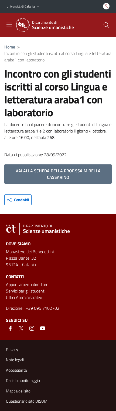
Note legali (15, 360)
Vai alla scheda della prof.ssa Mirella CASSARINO (58, 174)
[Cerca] (106, 25)
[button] (38, 6)
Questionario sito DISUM (26, 401)
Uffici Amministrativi (24, 297)
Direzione (14, 308)
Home (9, 47)
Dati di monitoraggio (23, 380)
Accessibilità (16, 370)
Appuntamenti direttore (27, 284)
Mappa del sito (18, 391)
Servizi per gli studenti (25, 291)
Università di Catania (20, 6)
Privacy (12, 349)
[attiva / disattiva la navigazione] (9, 24)
